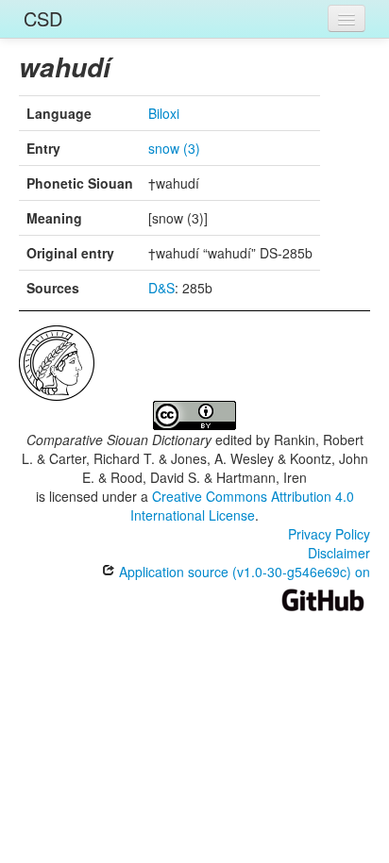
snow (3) (174, 148)
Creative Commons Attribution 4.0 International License (242, 505)
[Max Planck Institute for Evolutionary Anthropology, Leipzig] (56, 361)
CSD (43, 18)
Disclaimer (339, 552)
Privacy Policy (329, 533)
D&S (161, 287)
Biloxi (163, 113)
